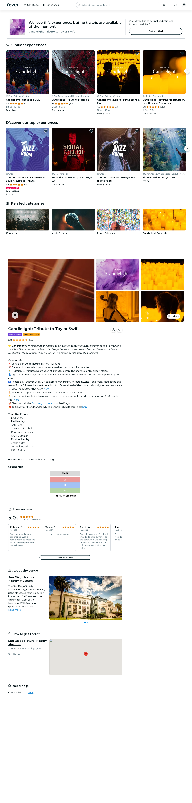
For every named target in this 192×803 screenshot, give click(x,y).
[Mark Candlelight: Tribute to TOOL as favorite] (46, 53)
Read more (14, 610)
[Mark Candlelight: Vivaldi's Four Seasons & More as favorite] (137, 53)
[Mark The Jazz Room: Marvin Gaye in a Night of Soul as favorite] (137, 131)
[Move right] (187, 71)
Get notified (156, 31)
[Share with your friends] (113, 330)
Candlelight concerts (43, 403)
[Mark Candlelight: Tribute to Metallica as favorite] (91, 53)
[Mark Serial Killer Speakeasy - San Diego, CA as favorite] (91, 131)
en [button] (167, 5)
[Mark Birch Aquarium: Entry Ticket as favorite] (182, 131)
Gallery (175, 316)
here (46, 389)
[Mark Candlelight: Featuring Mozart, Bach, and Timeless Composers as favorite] (182, 53)
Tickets (154, 339)
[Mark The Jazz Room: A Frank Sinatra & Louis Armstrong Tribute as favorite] (46, 131)
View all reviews (65, 557)
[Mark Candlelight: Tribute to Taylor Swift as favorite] (119, 330)
